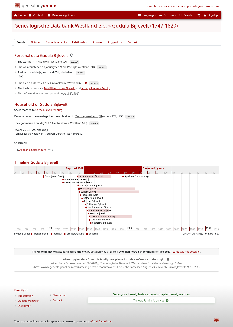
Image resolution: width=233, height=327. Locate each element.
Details (21, 42)
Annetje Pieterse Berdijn (95, 88)
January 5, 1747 (55, 67)
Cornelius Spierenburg (48, 110)
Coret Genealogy (101, 321)
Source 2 (80, 72)
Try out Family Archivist (149, 300)
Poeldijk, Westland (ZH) (81, 67)
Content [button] (38, 15)
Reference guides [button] (62, 15)
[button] (147, 15)
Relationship (79, 42)
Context (132, 42)
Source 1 (74, 62)
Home (22, 15)
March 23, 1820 (42, 83)
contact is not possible (186, 251)
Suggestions (114, 42)
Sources (97, 42)
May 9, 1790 (46, 123)
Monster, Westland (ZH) (89, 116)
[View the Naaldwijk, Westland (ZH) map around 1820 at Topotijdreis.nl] (85, 83)
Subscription (25, 296)
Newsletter (59, 295)
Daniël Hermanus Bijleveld (59, 88)
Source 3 (93, 83)
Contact (57, 300)
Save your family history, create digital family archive (151, 294)
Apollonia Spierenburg (32, 150)
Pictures (35, 42)
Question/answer (28, 300)
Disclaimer (24, 306)
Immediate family (56, 42)
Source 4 (94, 123)
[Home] (216, 320)
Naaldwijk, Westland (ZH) (53, 61)
